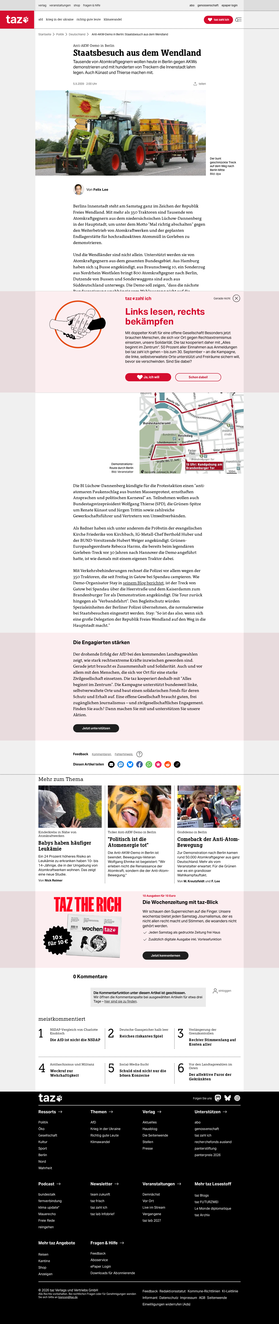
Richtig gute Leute (104, 1135)
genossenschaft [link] (208, 5)
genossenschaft (207, 1129)
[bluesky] (227, 1100)
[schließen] (236, 298)
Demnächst (151, 1194)
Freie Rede (46, 1220)
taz (50, 1098)
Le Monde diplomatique (213, 1208)
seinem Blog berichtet (143, 582)
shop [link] (77, 5)
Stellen (148, 1142)
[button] (238, 19)
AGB (202, 1298)
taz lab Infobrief (102, 1214)
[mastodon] (218, 1100)
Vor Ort (148, 1201)
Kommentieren (102, 754)
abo (198, 1122)
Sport (42, 1148)
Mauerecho (47, 1214)
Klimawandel (100, 1142)
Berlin (42, 1155)
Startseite (44, 34)
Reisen (43, 1254)
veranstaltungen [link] (60, 5)
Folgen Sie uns (202, 1098)
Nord (42, 1161)
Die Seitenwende (155, 1135)
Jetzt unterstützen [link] (96, 728)
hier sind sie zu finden (120, 1001)
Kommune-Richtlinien (204, 1291)
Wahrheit (45, 1168)
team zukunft (100, 1194)
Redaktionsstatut (173, 1291)
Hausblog (150, 1129)
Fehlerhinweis (124, 754)
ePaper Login (100, 1266)
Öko (41, 1129)
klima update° (48, 1207)
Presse (148, 1148)
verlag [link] (42, 5)
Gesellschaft (47, 1135)
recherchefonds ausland (213, 1142)
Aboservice (99, 1260)
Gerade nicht (222, 298)
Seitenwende (217, 1298)
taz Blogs (202, 1195)
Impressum (189, 1298)
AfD (93, 1122)
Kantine (44, 1261)
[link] (41, 20)
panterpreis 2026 (208, 1155)
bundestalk (46, 1194)
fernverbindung (50, 1201)
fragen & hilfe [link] (91, 5)
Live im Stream (154, 1207)
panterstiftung (206, 1148)
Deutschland (77, 34)
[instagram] (237, 1100)
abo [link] (192, 5)
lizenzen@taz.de (68, 1297)
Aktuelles (150, 1122)
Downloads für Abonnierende (112, 1273)
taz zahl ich (203, 1135)
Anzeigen (45, 1274)
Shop (42, 1267)
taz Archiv (202, 1215)
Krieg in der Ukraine (105, 1129)
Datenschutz (169, 1298)
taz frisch (97, 1201)
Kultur (43, 1142)
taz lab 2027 (152, 1220)
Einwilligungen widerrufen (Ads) (166, 1304)
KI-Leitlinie (230, 1291)
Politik (60, 34)
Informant (150, 1298)
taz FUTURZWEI (206, 1202)
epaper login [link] (230, 5)
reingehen (46, 1227)
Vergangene (152, 1214)
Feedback (98, 1253)
